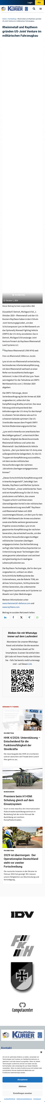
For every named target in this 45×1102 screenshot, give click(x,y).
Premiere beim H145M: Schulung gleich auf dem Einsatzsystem (19, 800)
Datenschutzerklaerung (24, 1099)
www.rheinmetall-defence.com (16, 603)
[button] (41, 1052)
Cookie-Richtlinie (9, 1099)
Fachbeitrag (12, 19)
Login (30, 2)
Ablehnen (22, 1086)
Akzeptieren (23, 1080)
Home (4, 19)
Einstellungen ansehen (22, 1093)
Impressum (37, 1099)
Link (30, 664)
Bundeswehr (9, 792)
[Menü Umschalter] (40, 8)
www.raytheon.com (11, 607)
